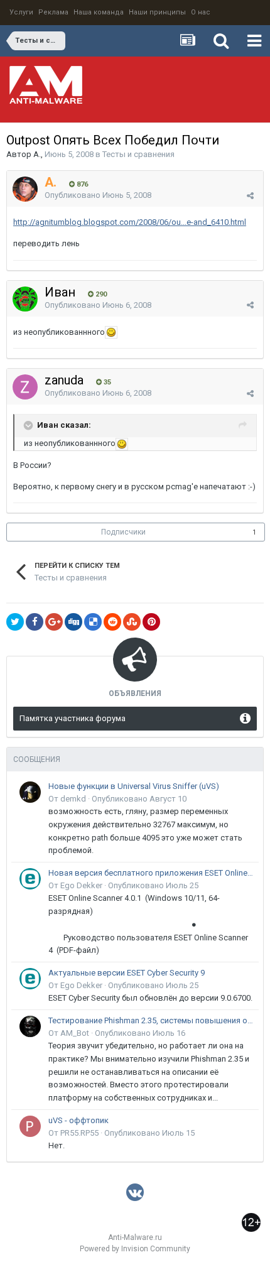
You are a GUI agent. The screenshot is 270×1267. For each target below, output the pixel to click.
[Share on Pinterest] (151, 622)
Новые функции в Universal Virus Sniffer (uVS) (133, 786)
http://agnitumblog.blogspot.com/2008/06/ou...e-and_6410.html (129, 222)
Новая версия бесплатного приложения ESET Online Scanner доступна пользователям (151, 873)
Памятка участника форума (72, 718)
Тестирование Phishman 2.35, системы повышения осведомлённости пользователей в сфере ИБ (151, 1020)
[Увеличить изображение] (111, 332)
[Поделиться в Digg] (73, 622)
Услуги (21, 12)
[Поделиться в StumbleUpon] (132, 622)
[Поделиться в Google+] (54, 622)
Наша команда (98, 12)
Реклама (53, 12)
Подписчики (123, 532)
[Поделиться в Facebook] (34, 622)
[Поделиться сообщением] (250, 195)
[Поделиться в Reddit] (112, 622)
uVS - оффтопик (78, 1120)
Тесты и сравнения (138, 154)
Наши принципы (157, 12)
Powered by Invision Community (135, 1248)
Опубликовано (98, 195)
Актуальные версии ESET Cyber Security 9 (126, 972)
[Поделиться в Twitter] (15, 622)
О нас (200, 12)
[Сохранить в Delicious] (93, 622)
